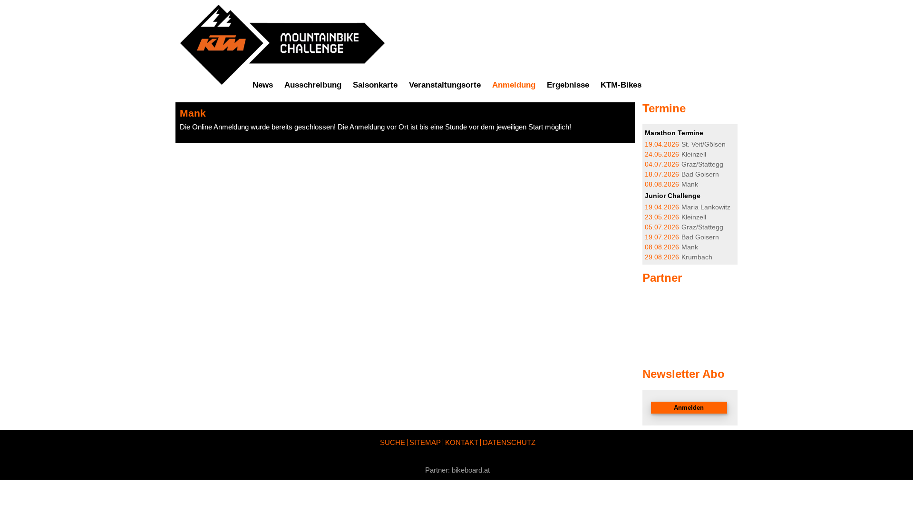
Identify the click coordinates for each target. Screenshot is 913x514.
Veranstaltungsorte (445, 84)
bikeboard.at (471, 470)
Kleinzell (675, 154)
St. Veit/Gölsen (685, 144)
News (263, 84)
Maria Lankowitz (687, 207)
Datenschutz (509, 442)
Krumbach (678, 257)
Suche (392, 442)
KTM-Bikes (621, 84)
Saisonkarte (375, 84)
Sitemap (425, 442)
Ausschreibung (312, 84)
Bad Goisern (682, 174)
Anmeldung (513, 84)
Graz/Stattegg (684, 164)
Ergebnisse (568, 84)
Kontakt (461, 442)
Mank (671, 184)
